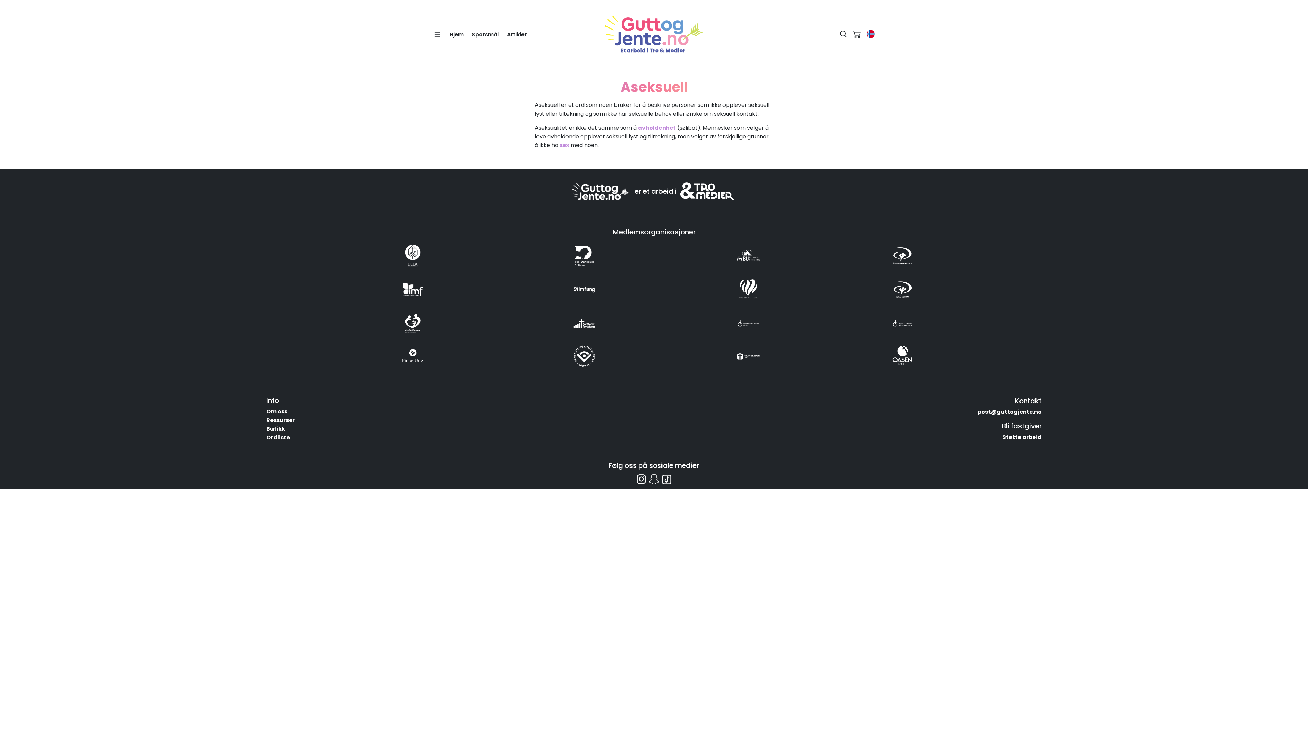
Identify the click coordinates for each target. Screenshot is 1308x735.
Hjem (457, 34)
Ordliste (278, 437)
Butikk (275, 429)
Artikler (517, 34)
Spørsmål (485, 34)
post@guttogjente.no (1010, 412)
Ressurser (280, 420)
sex (564, 145)
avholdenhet (657, 128)
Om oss (276, 411)
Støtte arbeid (1022, 437)
